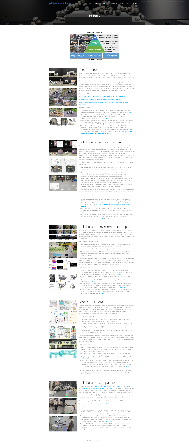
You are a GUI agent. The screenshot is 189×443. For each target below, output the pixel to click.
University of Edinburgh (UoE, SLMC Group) (108, 386)
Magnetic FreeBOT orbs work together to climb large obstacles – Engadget (100, 99)
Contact (136, 3)
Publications (113, 3)
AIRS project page (95, 404)
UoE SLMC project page (107, 404)
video (107, 118)
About (90, 3)
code (120, 287)
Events (122, 3)
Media (128, 3)
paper (130, 112)
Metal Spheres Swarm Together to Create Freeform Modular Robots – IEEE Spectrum (103, 96)
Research (104, 3)
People (97, 3)
